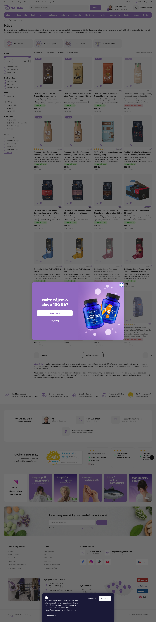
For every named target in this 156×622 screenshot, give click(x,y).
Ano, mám (55, 313)
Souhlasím (105, 598)
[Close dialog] (121, 285)
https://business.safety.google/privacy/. (60, 610)
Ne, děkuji (55, 321)
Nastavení (51, 615)
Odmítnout (91, 598)
